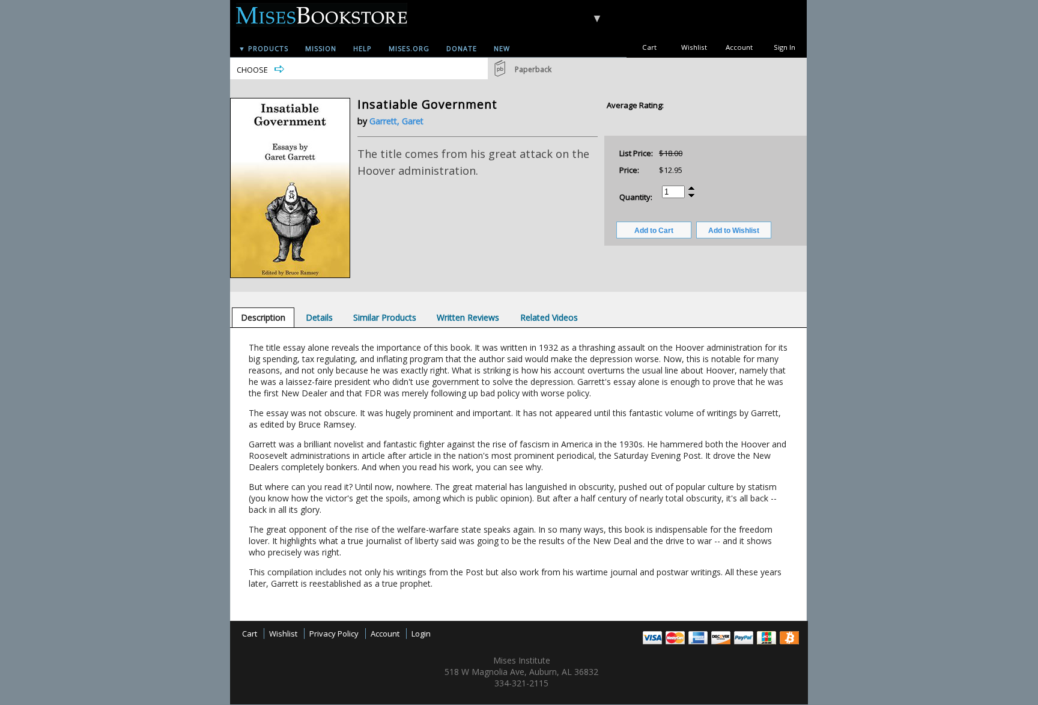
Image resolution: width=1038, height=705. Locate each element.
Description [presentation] (263, 317)
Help (362, 48)
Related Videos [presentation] (549, 317)
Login (421, 633)
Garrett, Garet (396, 121)
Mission (320, 48)
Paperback (533, 69)
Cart (649, 47)
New (502, 48)
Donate (461, 48)
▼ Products (263, 48)
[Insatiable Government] (290, 275)
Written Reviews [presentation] (468, 317)
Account (739, 47)
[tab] (263, 317)
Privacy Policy (334, 633)
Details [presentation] (319, 317)
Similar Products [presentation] (384, 317)
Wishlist (694, 47)
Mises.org (409, 48)
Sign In (784, 47)
